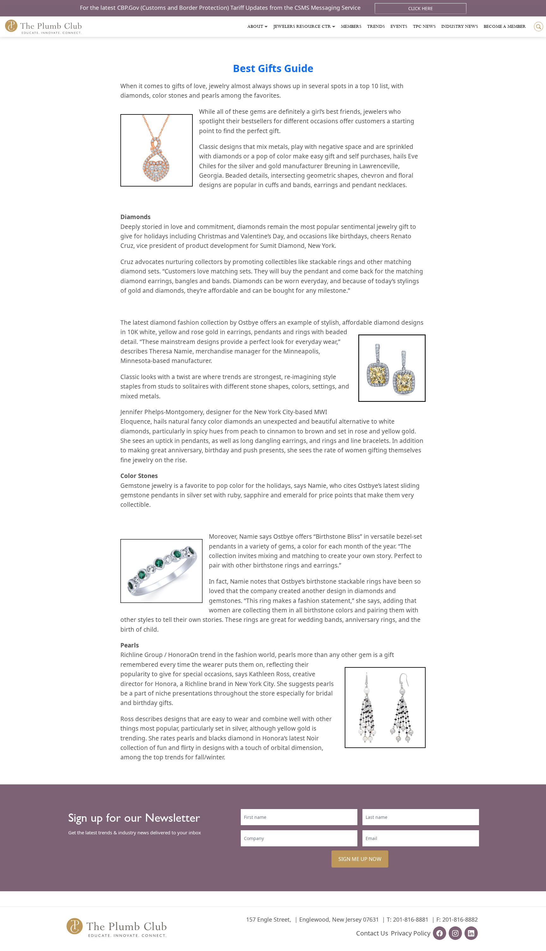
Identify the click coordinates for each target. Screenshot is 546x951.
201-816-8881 (410, 919)
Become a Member (505, 26)
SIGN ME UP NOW (359, 859)
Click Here (420, 8)
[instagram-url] (455, 933)
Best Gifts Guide (273, 68)
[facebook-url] (439, 933)
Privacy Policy (410, 933)
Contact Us (372, 933)
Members (351, 26)
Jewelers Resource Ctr (302, 26)
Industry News (459, 26)
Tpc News (424, 26)
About (255, 26)
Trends (376, 26)
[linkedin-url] (471, 933)
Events (399, 26)
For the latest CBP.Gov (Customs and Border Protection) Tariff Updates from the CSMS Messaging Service (221, 7)
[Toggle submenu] (266, 27)
